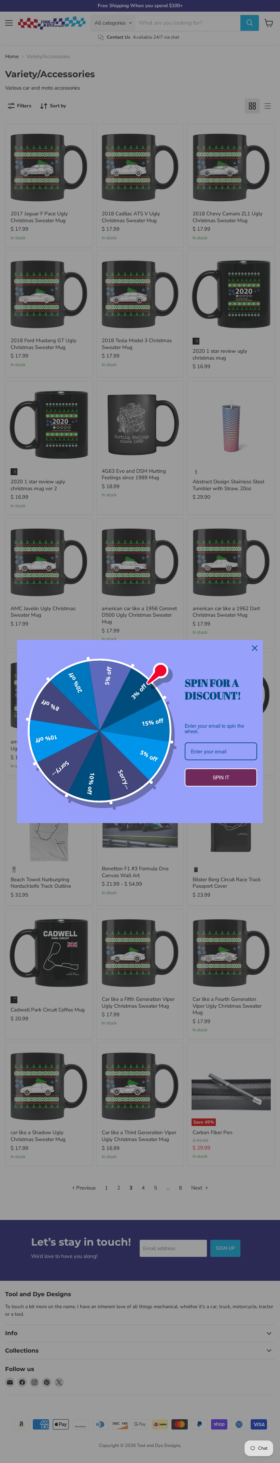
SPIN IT (221, 777)
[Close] (255, 648)
